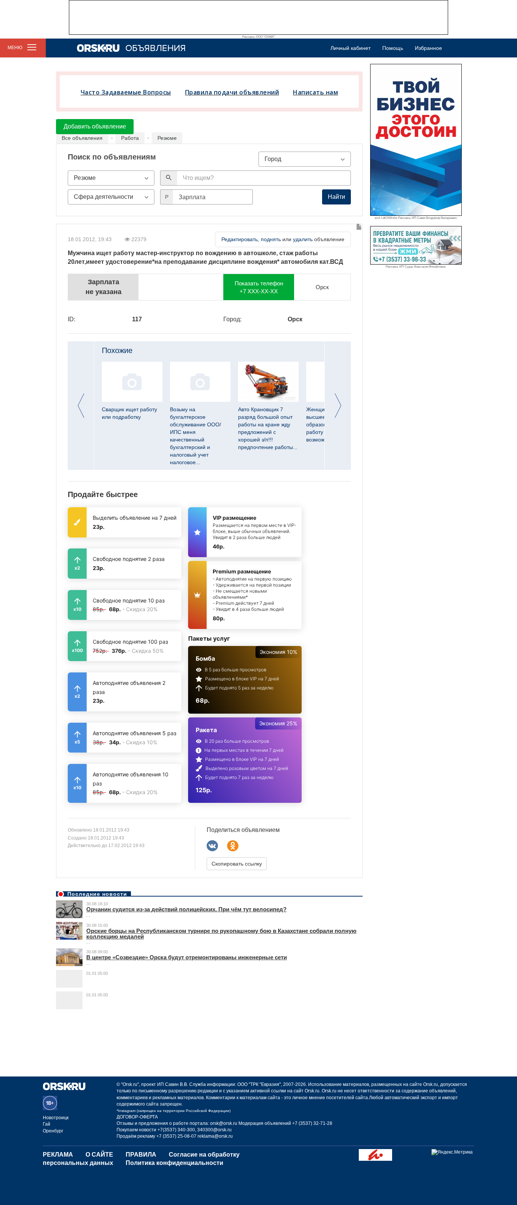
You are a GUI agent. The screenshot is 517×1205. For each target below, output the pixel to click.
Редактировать (239, 239)
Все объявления (82, 138)
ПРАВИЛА (141, 1154)
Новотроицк (56, 1117)
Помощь (392, 48)
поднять (271, 239)
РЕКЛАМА (58, 1154)
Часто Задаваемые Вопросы (126, 92)
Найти (336, 197)
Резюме (167, 138)
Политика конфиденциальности (174, 1163)
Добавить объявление (95, 126)
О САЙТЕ (99, 1154)
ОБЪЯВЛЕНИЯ (155, 48)
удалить (303, 239)
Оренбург (53, 1131)
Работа (130, 138)
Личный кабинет (350, 48)
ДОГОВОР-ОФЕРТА (137, 1117)
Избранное (428, 48)
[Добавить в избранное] (359, 227)
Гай (46, 1124)
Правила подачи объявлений (232, 92)
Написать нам (315, 92)
